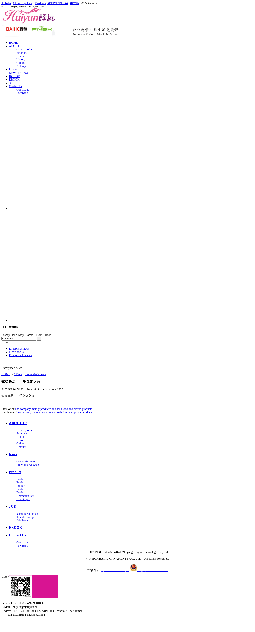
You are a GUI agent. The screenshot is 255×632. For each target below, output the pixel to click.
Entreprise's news (35, 374)
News (13, 454)
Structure (21, 52)
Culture (20, 62)
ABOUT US (16, 46)
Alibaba (6, 3)
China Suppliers (22, 3)
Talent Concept (25, 517)
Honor (20, 56)
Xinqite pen (23, 499)
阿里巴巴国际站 (57, 3)
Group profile (24, 49)
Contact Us (15, 86)
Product (13, 69)
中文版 (74, 3)
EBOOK (14, 79)
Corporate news (25, 461)
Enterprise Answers (27, 464)
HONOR (14, 76)
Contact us (22, 89)
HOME (13, 42)
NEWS (18, 374)
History (20, 59)
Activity (21, 66)
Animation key (25, 495)
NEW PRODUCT (20, 72)
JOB (11, 82)
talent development (27, 513)
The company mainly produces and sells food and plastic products (53, 409)
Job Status (22, 520)
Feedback (40, 3)
